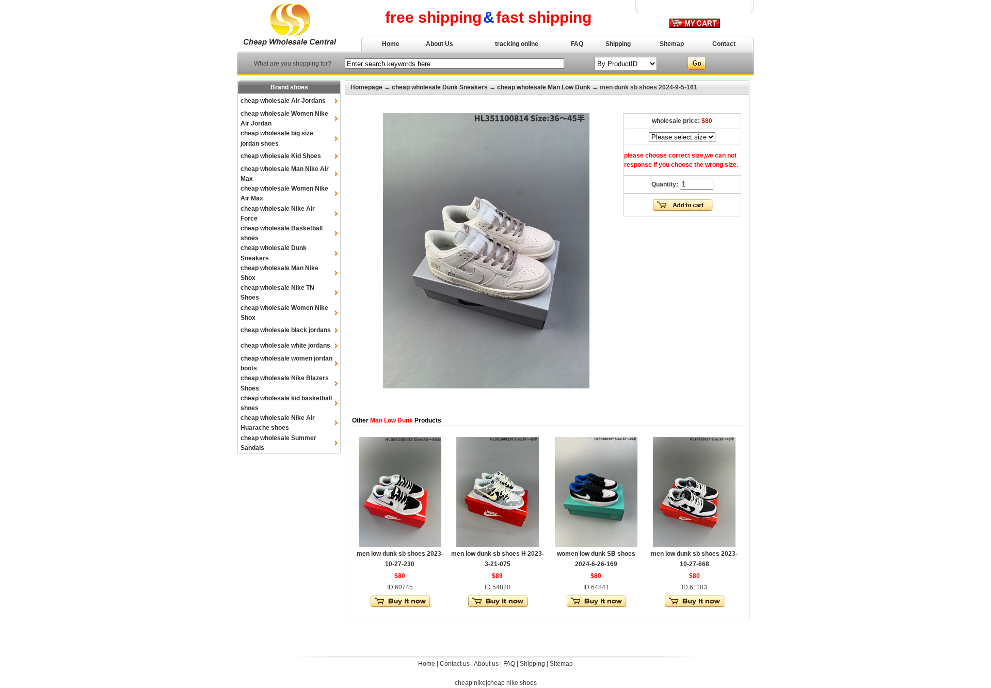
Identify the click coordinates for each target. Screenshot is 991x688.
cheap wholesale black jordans (286, 330)
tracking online (516, 44)
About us (486, 663)
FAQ (577, 44)
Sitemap (672, 44)
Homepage (366, 87)
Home (390, 44)
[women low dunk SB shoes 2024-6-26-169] (596, 545)
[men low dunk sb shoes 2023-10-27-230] (400, 545)
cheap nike (470, 682)
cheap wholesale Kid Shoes (281, 156)
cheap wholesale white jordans (285, 345)
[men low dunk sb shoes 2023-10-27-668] (694, 545)
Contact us (455, 663)
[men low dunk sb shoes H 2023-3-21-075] (497, 545)
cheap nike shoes (512, 682)
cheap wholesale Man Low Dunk (543, 87)
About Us (439, 44)
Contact (724, 44)
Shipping (618, 44)
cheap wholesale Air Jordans (283, 100)
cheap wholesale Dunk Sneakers (440, 87)
